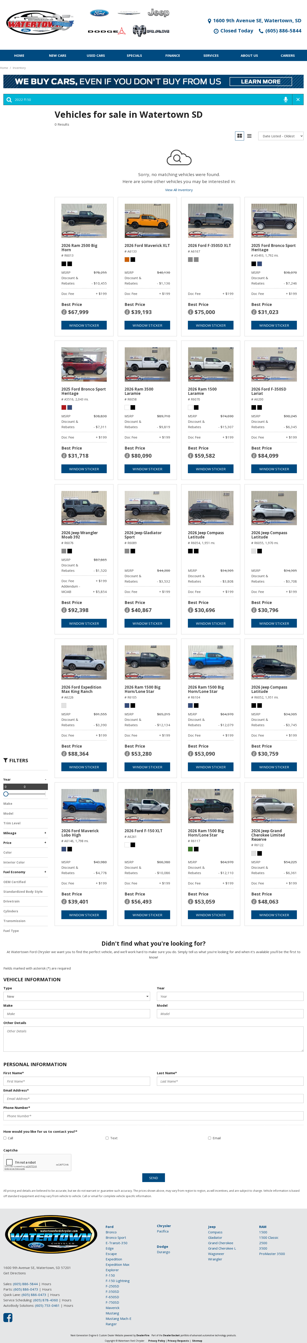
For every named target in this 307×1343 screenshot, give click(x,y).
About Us (249, 55)
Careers (288, 55)
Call (10, 1138)
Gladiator (215, 1237)
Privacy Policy (156, 1340)
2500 (263, 1243)
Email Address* (16, 1090)
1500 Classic (268, 1237)
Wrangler (215, 1259)
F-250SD (112, 1286)
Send (153, 1178)
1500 (263, 1232)
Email (217, 1138)
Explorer (112, 1270)
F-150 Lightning (118, 1280)
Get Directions (14, 1273)
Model (162, 1005)
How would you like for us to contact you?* (40, 1131)
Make (8, 1005)
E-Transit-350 (116, 1243)
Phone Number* (16, 1107)
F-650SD (112, 1297)
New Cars (57, 55)
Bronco (111, 1232)
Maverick (112, 1307)
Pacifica (163, 1231)
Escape (111, 1253)
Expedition (114, 1259)
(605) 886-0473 (25, 1289)
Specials (134, 55)
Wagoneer (216, 1253)
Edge (110, 1248)
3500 (263, 1248)
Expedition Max (117, 1264)
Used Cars (96, 55)
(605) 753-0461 (47, 1305)
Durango (163, 1252)
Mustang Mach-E (118, 1318)
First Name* (13, 1073)
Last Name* (167, 1073)
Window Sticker (84, 325)
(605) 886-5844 (25, 1284)
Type (7, 988)
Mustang (112, 1313)
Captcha (10, 1150)
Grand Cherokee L (222, 1248)
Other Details (14, 1022)
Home (19, 55)
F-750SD (112, 1302)
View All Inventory (179, 190)
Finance (172, 55)
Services (211, 55)
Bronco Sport (116, 1237)
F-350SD (112, 1291)
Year (161, 988)
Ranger (111, 1324)
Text (114, 1138)
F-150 (110, 1275)
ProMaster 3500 (272, 1253)
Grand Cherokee (220, 1243)
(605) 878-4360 (45, 1300)
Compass (215, 1232)
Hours (46, 1284)
